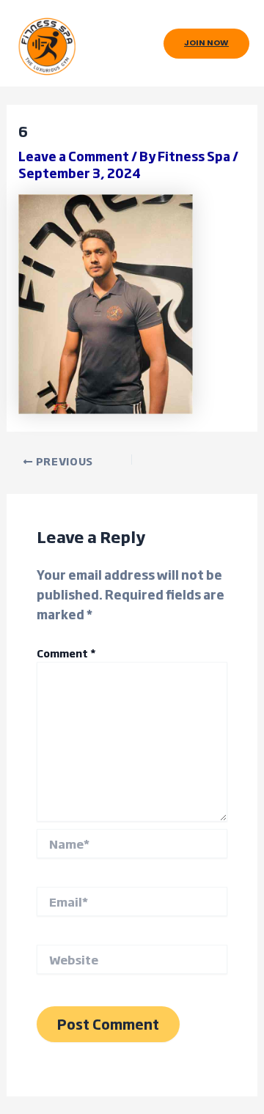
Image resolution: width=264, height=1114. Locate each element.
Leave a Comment (73, 156)
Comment (66, 652)
